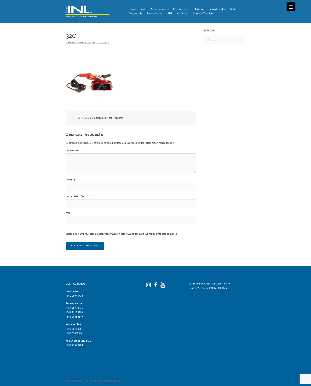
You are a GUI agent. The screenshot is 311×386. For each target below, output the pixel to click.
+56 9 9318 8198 (74, 312)
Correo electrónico (77, 196)
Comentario (73, 150)
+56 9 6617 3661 (74, 328)
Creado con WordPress (75, 380)
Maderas (199, 9)
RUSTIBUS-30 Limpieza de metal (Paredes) (99, 117)
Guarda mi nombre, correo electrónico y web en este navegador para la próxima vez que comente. (122, 233)
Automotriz (135, 13)
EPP (170, 13)
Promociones (155, 13)
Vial (143, 9)
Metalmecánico (159, 9)
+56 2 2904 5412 (74, 295)
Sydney (101, 380)
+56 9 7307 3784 (74, 345)
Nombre (71, 179)
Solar (233, 9)
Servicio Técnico (203, 13)
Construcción (181, 9)
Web (68, 212)
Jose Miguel (103, 42)
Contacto (183, 13)
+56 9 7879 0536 (74, 307)
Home (132, 9)
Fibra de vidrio (217, 9)
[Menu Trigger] (291, 6)
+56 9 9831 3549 (74, 316)
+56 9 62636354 (74, 333)
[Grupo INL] (87, 11)
